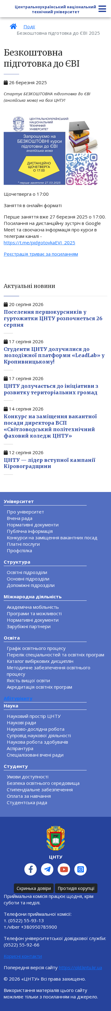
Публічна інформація (30, 531)
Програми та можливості (34, 613)
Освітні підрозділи (27, 572)
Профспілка (19, 550)
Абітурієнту (18, 698)
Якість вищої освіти (28, 680)
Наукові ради (21, 722)
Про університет (25, 512)
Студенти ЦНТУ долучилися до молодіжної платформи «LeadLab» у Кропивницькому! (54, 355)
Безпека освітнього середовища (43, 783)
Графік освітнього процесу (36, 648)
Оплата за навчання (29, 796)
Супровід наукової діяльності (39, 735)
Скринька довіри (34, 888)
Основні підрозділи (28, 579)
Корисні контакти (23, 956)
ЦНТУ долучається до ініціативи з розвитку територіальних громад (51, 389)
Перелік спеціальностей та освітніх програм (55, 654)
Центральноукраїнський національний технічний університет (55, 9)
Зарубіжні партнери (29, 626)
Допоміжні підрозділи (31, 585)
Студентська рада (27, 802)
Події (29, 26)
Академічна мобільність (33, 607)
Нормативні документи (33, 524)
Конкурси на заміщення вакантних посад (52, 537)
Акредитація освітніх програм (39, 687)
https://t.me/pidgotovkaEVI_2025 (39, 242)
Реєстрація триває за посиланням (41, 254)
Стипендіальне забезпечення (40, 789)
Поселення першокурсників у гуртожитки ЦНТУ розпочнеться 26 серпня (53, 318)
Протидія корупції (76, 888)
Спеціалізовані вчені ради (35, 755)
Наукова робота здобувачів (37, 742)
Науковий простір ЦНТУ (33, 716)
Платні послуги (23, 544)
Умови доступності (27, 776)
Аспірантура (20, 748)
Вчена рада (19, 518)
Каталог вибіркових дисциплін (40, 661)
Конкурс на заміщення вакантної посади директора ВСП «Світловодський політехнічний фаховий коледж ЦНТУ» (50, 426)
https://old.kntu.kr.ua (80, 967)
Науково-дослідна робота (35, 729)
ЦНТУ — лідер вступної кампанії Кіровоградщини (49, 463)
